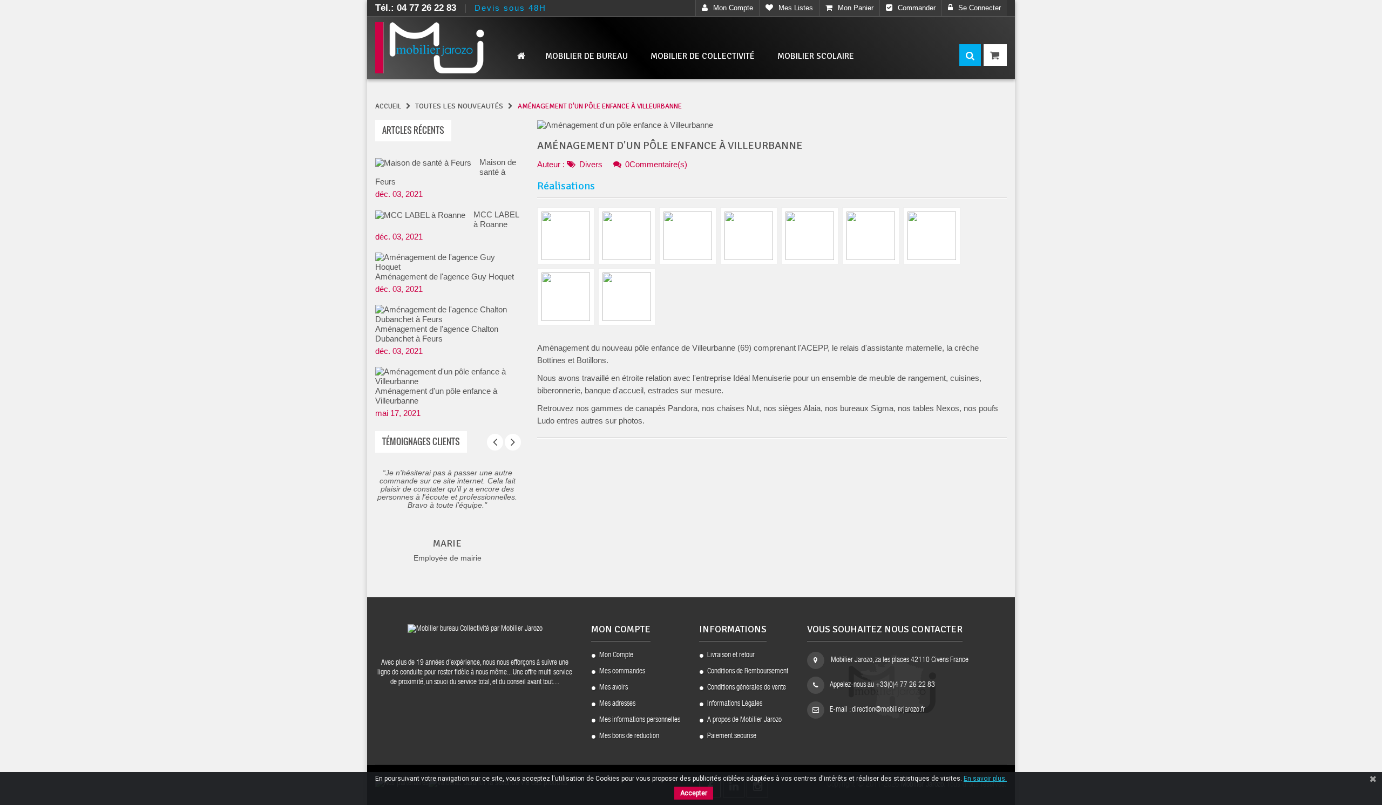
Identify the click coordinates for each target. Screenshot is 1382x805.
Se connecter (979, 8)
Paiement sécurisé (731, 736)
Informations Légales (734, 704)
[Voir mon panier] (995, 55)
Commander (917, 8)
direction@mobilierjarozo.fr (888, 710)
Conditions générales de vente (746, 688)
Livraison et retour (731, 655)
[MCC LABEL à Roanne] (420, 215)
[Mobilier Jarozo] (448, 47)
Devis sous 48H (510, 7)
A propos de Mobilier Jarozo (744, 720)
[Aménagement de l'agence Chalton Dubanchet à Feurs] (444, 314)
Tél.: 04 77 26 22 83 (415, 8)
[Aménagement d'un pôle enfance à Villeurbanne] (444, 376)
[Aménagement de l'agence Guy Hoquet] (444, 262)
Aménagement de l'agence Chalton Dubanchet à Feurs (436, 333)
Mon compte (733, 8)
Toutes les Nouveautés (459, 106)
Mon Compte (616, 655)
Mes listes (795, 8)
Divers (590, 164)
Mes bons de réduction (629, 736)
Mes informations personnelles (639, 720)
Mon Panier (855, 8)
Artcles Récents (413, 130)
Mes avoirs (613, 688)
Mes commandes (622, 672)
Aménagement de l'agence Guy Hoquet (444, 276)
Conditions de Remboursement (747, 672)
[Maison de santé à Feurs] (423, 163)
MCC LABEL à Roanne (496, 219)
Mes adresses (617, 704)
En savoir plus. (985, 778)
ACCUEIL (388, 106)
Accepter (693, 793)
